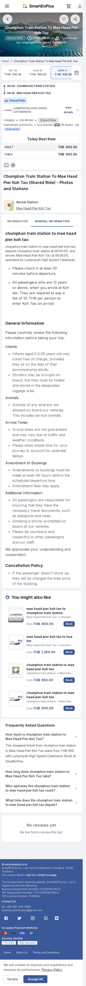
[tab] (13, 72)
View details (68, 110)
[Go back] (7, 19)
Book (69, 623)
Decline (12, 979)
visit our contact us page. (41, 875)
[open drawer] (7, 6)
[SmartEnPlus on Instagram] (32, 918)
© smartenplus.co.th (14, 864)
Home (5, 61)
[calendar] (76, 72)
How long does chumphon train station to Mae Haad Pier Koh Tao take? (41, 774)
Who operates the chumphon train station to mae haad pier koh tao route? (41, 788)
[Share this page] (75, 19)
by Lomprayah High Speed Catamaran (41, 42)
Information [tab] (17, 221)
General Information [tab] (52, 221)
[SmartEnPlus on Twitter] (19, 918)
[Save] (64, 19)
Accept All (35, 979)
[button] (79, 6)
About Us (21, 952)
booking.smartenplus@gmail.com (22, 910)
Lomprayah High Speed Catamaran (30, 110)
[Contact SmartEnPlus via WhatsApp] (45, 918)
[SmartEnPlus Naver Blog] (57, 918)
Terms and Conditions (46, 952)
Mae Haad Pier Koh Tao (33, 208)
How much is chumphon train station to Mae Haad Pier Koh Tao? (41, 737)
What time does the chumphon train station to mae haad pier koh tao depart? (41, 802)
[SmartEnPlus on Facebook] (6, 918)
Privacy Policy (52, 969)
